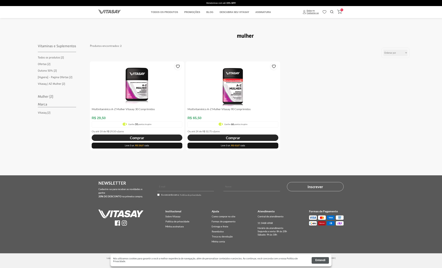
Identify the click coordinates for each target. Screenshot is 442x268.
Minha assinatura (174, 226)
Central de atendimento (271, 216)
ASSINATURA (263, 12)
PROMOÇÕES (192, 12)
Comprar (137, 138)
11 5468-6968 (265, 222)
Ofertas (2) (44, 64)
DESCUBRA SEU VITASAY (234, 12)
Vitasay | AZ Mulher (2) (51, 83)
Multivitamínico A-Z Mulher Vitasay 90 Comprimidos (219, 109)
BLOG (209, 12)
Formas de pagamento (224, 221)
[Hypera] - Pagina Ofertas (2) (55, 77)
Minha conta (218, 241)
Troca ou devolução (222, 236)
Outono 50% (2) (47, 70)
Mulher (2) (45, 96)
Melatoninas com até (221, 3)
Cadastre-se (313, 13)
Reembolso (218, 231)
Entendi (320, 260)
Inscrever (315, 186)
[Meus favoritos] (324, 13)
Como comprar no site (223, 216)
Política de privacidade (190, 195)
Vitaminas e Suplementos (57, 46)
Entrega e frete (220, 226)
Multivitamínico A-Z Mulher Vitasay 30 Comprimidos (123, 109)
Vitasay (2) (44, 112)
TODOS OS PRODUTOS (164, 12)
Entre (309, 11)
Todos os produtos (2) (51, 57)
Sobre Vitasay (172, 216)
